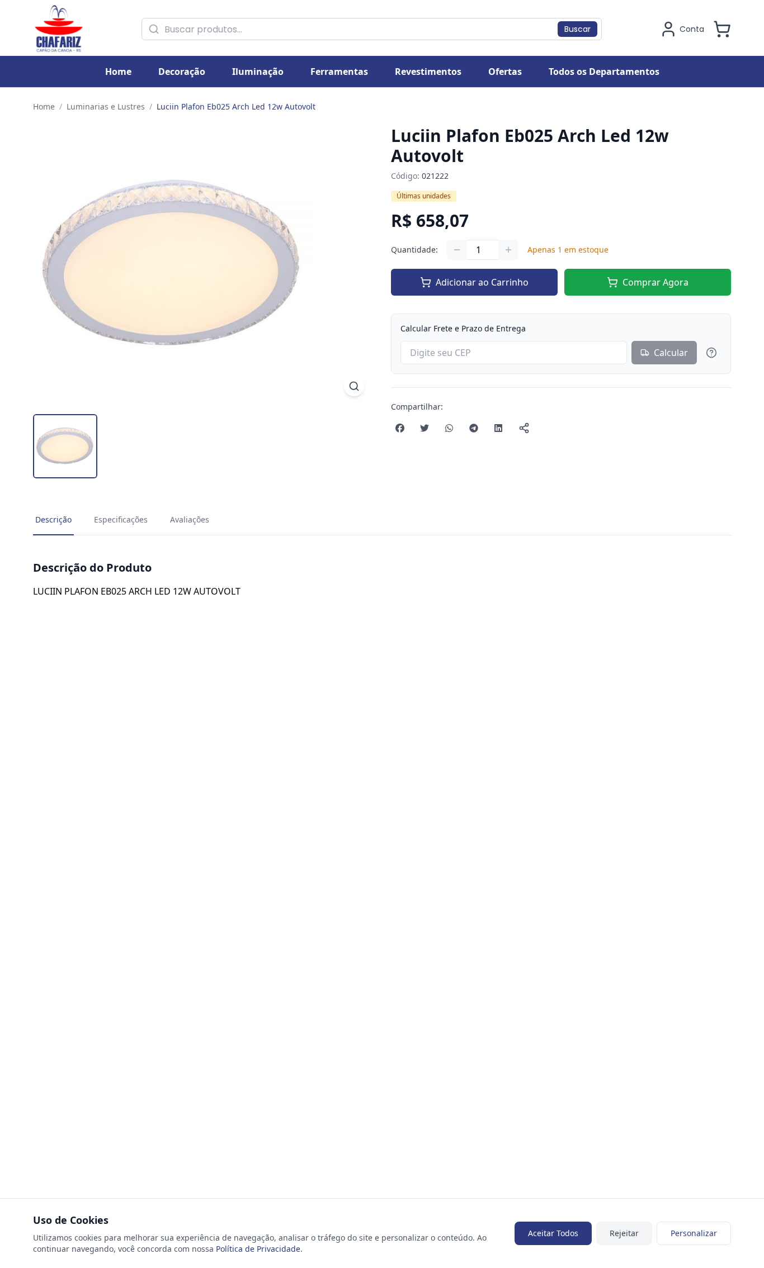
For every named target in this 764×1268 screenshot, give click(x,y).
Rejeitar (624, 1233)
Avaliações (189, 519)
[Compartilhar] (524, 428)
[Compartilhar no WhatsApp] (449, 428)
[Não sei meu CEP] (711, 352)
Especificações (121, 519)
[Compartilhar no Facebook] (400, 428)
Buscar (577, 29)
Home (44, 106)
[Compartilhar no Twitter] (424, 428)
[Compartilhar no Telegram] (474, 428)
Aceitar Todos (553, 1233)
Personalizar (694, 1233)
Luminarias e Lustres (106, 106)
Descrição (53, 519)
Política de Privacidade (258, 1248)
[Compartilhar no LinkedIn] (498, 428)
